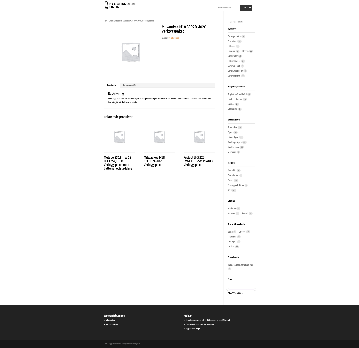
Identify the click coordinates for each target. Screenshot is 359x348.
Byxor (230, 132)
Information (110, 320)
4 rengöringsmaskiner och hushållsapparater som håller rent (208, 320)
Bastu (230, 231)
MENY (245, 7)
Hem (106, 21)
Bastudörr (232, 170)
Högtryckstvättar (235, 99)
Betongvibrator (234, 36)
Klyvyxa (245, 51)
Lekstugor (232, 241)
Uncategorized (114, 21)
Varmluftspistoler (235, 71)
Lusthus (231, 246)
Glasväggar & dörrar (236, 185)
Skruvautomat (234, 66)
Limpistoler (233, 56)
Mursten (231, 213)
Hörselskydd (233, 137)
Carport (242, 231)
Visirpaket (232, 152)
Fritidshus (232, 236)
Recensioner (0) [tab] (129, 85)
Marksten (232, 208)
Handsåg (231, 51)
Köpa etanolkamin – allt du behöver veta (201, 324)
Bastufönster (233, 175)
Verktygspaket (234, 75)
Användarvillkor (112, 324)
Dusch (230, 180)
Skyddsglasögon (235, 142)
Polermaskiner (234, 61)
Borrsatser (232, 41)
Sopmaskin (233, 109)
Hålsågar (231, 46)
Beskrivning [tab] (112, 85)
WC (229, 190)
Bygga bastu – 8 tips (193, 328)
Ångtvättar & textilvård (237, 94)
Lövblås (231, 104)
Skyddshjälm (233, 147)
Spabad (245, 213)
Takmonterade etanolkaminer (240, 265)
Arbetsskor (232, 127)
